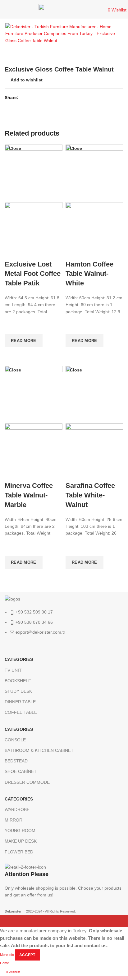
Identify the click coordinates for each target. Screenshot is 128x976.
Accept (27, 955)
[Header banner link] (64, 488)
